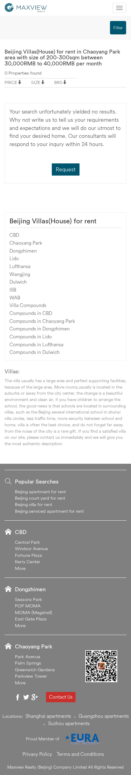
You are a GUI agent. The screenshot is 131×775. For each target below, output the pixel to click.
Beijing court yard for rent (40, 498)
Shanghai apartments (48, 716)
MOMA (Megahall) (33, 612)
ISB (12, 290)
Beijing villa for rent (33, 504)
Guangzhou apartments (104, 716)
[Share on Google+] (34, 697)
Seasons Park (28, 599)
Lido (14, 258)
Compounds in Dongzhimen (39, 329)
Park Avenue (27, 656)
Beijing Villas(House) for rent (53, 221)
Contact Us (61, 697)
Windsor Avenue (31, 548)
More (20, 568)
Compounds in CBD (30, 313)
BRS (58, 82)
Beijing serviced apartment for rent (49, 511)
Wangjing (19, 274)
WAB (14, 298)
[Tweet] (26, 697)
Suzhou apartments (69, 723)
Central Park (27, 542)
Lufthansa (19, 266)
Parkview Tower (31, 676)
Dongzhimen (23, 251)
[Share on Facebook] (17, 697)
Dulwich (18, 282)
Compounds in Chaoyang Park (42, 321)
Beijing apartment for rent (40, 491)
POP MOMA (28, 606)
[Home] (26, 7)
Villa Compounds (27, 305)
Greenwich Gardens (35, 669)
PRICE (11, 82)
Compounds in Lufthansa (36, 344)
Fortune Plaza (28, 555)
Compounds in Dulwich (34, 352)
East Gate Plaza (31, 619)
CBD (14, 235)
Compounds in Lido (30, 336)
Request (66, 169)
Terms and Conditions (80, 754)
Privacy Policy (37, 754)
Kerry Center (27, 561)
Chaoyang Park (25, 243)
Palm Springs (28, 663)
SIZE (36, 82)
